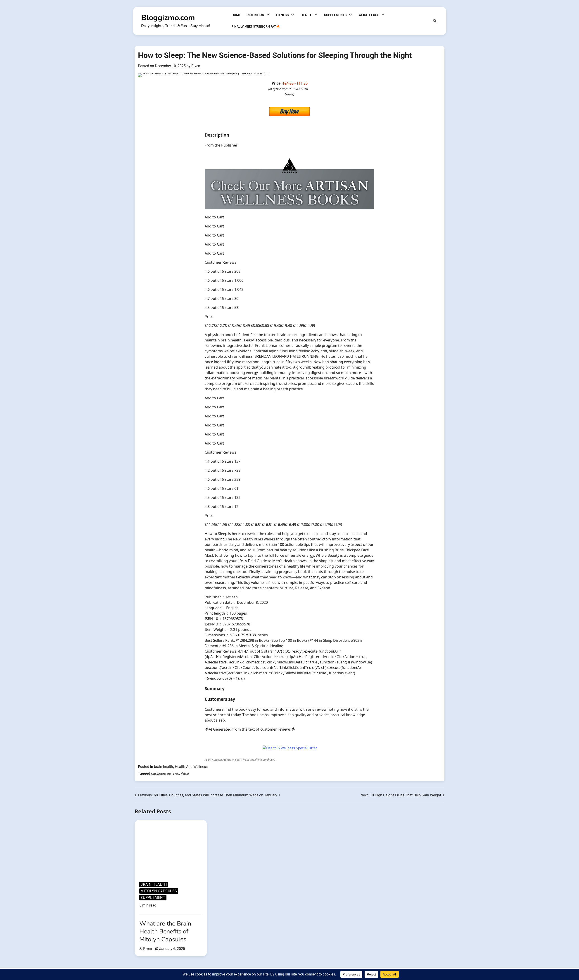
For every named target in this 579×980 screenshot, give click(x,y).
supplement (152, 897)
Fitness (282, 15)
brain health (163, 767)
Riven (195, 66)
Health (306, 15)
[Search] (434, 20)
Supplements (335, 15)
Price (185, 773)
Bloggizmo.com (168, 17)
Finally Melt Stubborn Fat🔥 (256, 26)
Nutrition (255, 15)
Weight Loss (368, 15)
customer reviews (165, 773)
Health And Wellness (191, 767)
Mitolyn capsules (158, 891)
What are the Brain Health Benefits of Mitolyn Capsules (165, 931)
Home (236, 15)
